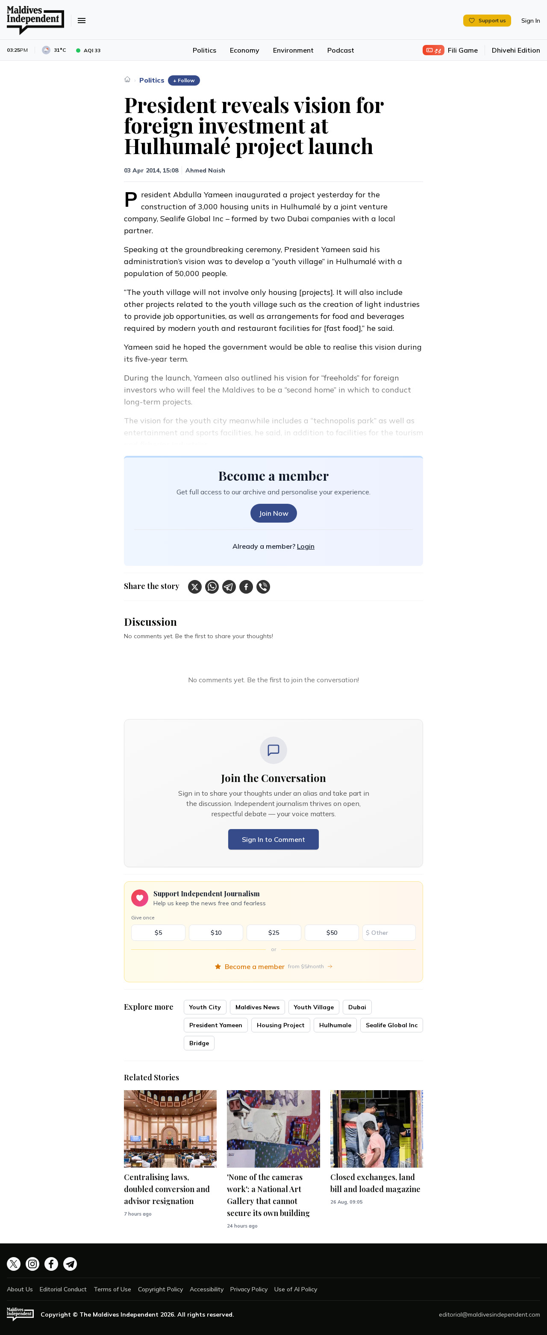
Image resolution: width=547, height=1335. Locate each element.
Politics (204, 50)
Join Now (273, 513)
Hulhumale (335, 1025)
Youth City (205, 1007)
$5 (158, 933)
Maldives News (257, 1007)
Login (306, 546)
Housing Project (281, 1025)
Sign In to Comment (273, 839)
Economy (244, 50)
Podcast (340, 50)
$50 (331, 933)
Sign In (530, 20)
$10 (216, 933)
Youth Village (314, 1007)
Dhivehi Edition (516, 50)
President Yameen (215, 1025)
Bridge (199, 1043)
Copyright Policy (160, 1289)
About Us (20, 1289)
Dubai (357, 1007)
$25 (273, 933)
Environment (293, 50)
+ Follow (184, 80)
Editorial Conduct (63, 1289)
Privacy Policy (249, 1289)
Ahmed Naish (205, 170)
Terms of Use (112, 1289)
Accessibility (207, 1289)
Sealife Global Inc (392, 1025)
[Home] (127, 79)
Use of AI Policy (295, 1289)
